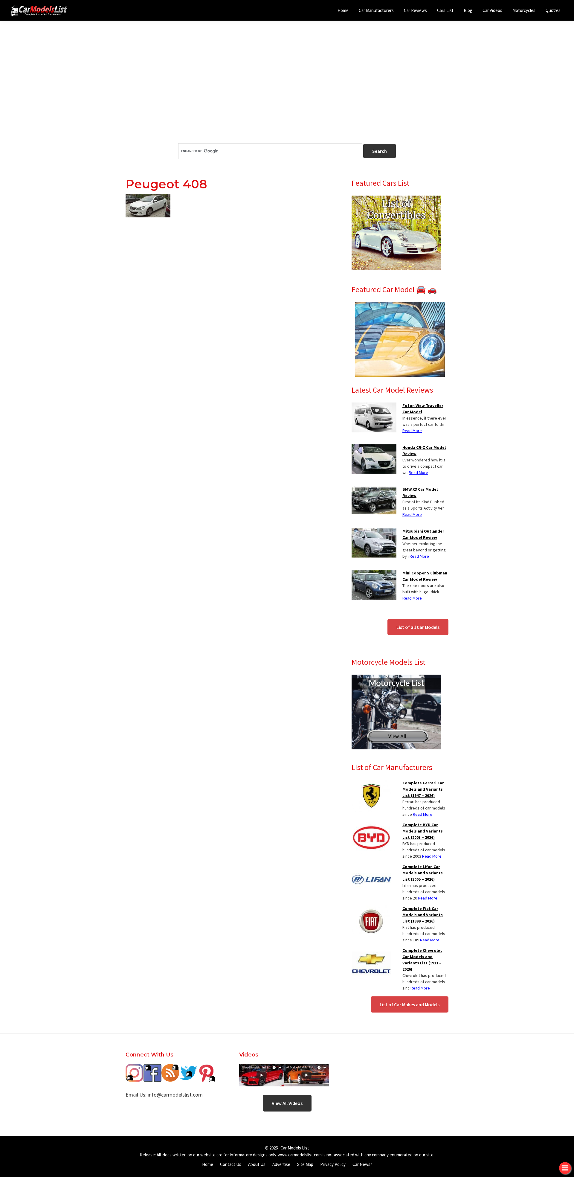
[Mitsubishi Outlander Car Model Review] (374, 532)
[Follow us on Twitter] (188, 1068)
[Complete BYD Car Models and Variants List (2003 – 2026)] (371, 825)
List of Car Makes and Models (409, 1004)
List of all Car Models (417, 627)
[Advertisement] (287, 92)
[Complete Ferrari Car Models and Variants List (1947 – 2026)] (371, 783)
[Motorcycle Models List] (396, 678)
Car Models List (294, 1148)
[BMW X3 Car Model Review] (374, 490)
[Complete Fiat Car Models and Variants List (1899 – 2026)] (371, 909)
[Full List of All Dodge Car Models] (261, 1068)
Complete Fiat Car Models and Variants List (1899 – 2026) (422, 915)
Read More (412, 430)
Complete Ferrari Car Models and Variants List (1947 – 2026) (423, 789)
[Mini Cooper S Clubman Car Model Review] (374, 574)
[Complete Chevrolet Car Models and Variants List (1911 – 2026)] (371, 951)
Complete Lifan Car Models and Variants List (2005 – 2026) (422, 873)
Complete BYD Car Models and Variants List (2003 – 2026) (422, 831)
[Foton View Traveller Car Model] (374, 406)
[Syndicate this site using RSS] (170, 1068)
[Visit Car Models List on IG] (135, 1068)
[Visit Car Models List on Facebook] (152, 1068)
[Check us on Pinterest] (206, 1068)
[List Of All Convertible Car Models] (396, 199)
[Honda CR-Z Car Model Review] (374, 448)
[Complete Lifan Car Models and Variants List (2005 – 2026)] (371, 867)
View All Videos (287, 1103)
